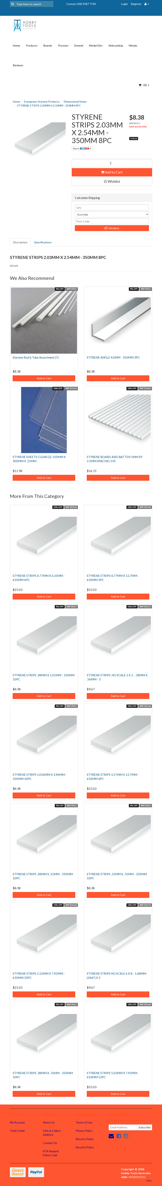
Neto (149, 1180)
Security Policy (85, 1147)
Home (16, 45)
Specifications (43, 242)
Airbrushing (115, 45)
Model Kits (96, 45)
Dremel (78, 45)
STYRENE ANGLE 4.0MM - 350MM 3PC (113, 357)
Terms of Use (84, 1122)
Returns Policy (85, 1139)
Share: (76, 148)
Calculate (113, 228)
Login (124, 4)
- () (144, 85)
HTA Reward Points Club (51, 1153)
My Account (17, 1122)
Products (32, 45)
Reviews (18, 65)
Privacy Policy (84, 1130)
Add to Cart (113, 172)
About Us (49, 1122)
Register (136, 4)
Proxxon (63, 45)
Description (20, 242)
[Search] (12, 4)
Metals (133, 45)
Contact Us (50, 1143)
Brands (47, 45)
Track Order (17, 1130)
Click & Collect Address (52, 1132)
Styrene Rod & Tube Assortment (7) (36, 357)
